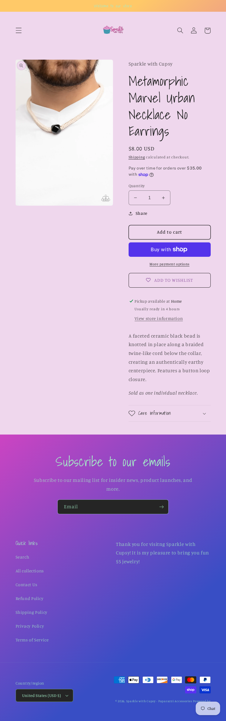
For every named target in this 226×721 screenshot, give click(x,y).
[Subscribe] (161, 506)
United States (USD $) (41, 695)
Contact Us (26, 584)
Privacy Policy (30, 625)
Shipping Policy (31, 612)
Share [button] (141, 213)
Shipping (137, 157)
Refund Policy (30, 598)
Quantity (137, 185)
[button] (18, 30)
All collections (30, 570)
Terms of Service (32, 639)
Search (22, 556)
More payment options (169, 264)
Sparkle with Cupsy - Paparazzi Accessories (159, 701)
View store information (158, 318)
